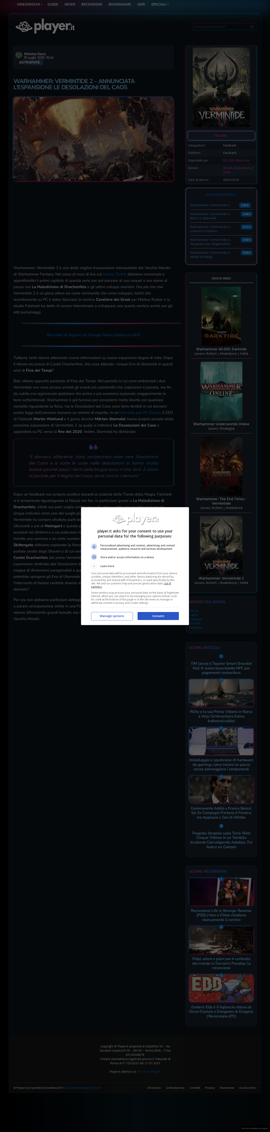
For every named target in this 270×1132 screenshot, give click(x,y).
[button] (135, 566)
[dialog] (135, 566)
